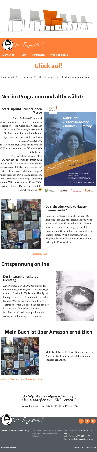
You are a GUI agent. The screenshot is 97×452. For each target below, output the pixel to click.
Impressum (78, 447)
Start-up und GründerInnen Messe (22, 110)
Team (23, 55)
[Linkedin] (87, 421)
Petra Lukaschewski (9, 447)
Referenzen (38, 55)
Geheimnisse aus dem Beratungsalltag (21, 379)
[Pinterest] (93, 421)
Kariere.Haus (40, 253)
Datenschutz (90, 447)
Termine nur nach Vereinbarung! (15, 430)
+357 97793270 (83, 436)
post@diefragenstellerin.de (81, 439)
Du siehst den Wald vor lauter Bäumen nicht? (66, 208)
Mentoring (8, 55)
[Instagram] (81, 421)
